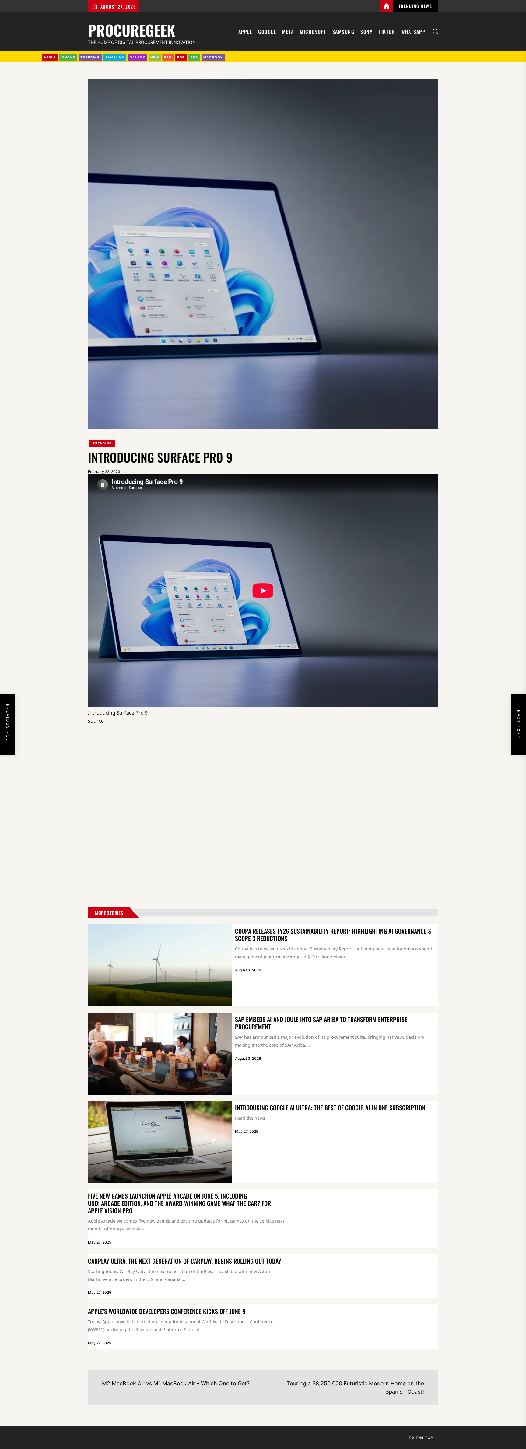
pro (168, 57)
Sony (366, 32)
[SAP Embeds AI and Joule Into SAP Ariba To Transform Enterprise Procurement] (160, 1054)
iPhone (68, 57)
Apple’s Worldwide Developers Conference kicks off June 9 (166, 1311)
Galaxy (138, 57)
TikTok (387, 32)
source (96, 720)
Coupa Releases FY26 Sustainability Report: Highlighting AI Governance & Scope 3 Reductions (333, 934)
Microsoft (313, 32)
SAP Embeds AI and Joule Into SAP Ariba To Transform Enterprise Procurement (321, 1023)
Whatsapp (413, 32)
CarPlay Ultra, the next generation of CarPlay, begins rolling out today (184, 1260)
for (181, 57)
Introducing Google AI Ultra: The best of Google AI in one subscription (330, 1107)
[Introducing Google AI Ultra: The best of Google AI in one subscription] (160, 1142)
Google (267, 32)
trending (90, 57)
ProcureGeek (131, 29)
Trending (102, 443)
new (154, 57)
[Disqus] (263, 817)
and (194, 57)
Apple (245, 32)
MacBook (213, 57)
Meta (288, 32)
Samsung (343, 32)
